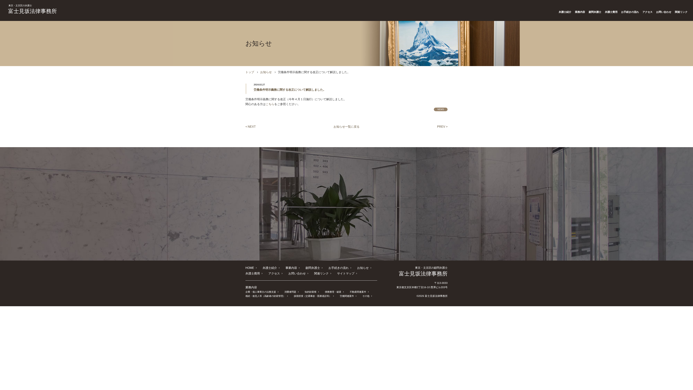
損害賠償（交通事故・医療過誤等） (312, 296)
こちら (270, 104)
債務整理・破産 (333, 292)
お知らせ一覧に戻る (346, 126)
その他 (365, 296)
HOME (249, 267)
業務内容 (580, 11)
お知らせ (266, 72)
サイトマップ (345, 273)
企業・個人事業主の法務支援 (260, 292)
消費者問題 (290, 292)
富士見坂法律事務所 (32, 9)
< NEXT (250, 126)
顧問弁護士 (595, 11)
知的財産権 (310, 292)
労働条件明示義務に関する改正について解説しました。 (290, 89)
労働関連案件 (347, 296)
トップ (249, 72)
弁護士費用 (611, 11)
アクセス (647, 11)
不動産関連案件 (358, 292)
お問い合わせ (663, 11)
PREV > (442, 126)
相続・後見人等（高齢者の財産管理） (265, 296)
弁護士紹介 (565, 11)
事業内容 (291, 267)
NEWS (440, 109)
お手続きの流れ (630, 11)
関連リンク (681, 11)
